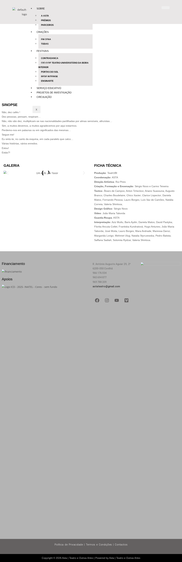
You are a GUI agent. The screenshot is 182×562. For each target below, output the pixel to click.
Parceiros (47, 25)
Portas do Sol (49, 72)
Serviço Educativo (49, 88)
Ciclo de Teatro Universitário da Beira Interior (63, 65)
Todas (45, 44)
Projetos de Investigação (54, 92)
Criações (43, 32)
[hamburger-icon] (166, 7)
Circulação (44, 97)
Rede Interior (49, 76)
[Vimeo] (126, 300)
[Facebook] (97, 300)
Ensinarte (47, 81)
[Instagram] (106, 300)
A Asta (45, 16)
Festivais (43, 51)
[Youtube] (116, 300)
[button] (7, 173)
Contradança (49, 58)
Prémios (46, 20)
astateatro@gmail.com (106, 286)
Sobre (41, 8)
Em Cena (46, 39)
